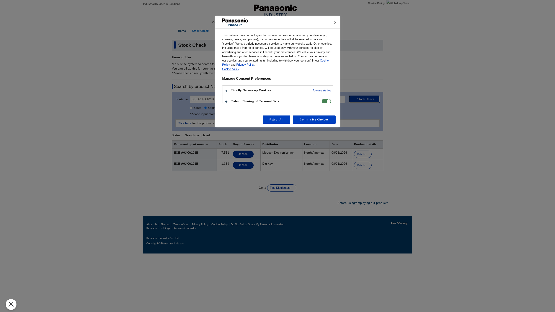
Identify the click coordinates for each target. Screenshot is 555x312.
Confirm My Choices (314, 119)
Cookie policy (230, 69)
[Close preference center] (335, 22)
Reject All (276, 119)
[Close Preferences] (11, 304)
